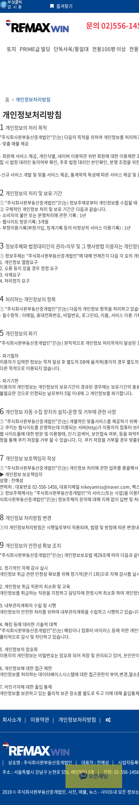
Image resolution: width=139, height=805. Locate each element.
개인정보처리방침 (77, 719)
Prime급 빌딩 (35, 49)
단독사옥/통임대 (71, 49)
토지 (11, 49)
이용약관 (39, 719)
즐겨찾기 (64, 6)
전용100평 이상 (109, 49)
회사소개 (11, 719)
